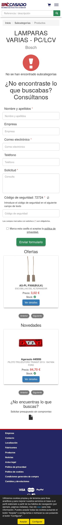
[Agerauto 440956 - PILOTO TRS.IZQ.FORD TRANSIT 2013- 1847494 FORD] (31, 343)
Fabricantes (11, 447)
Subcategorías (22, 23)
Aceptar (23, 521)
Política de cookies (14, 471)
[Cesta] (49, 5)
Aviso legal (10, 462)
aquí (39, 506)
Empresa (9, 433)
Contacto (9, 437)
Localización (11, 442)
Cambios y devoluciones (17, 481)
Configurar (37, 521)
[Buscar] (56, 13)
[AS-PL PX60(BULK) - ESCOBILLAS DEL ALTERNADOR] (31, 269)
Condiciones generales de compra (22, 476)
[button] (47, 197)
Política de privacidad (15, 466)
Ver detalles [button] (31, 302)
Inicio (8, 23)
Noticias (9, 457)
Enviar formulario (31, 242)
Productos (10, 452)
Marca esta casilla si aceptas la (33, 230)
